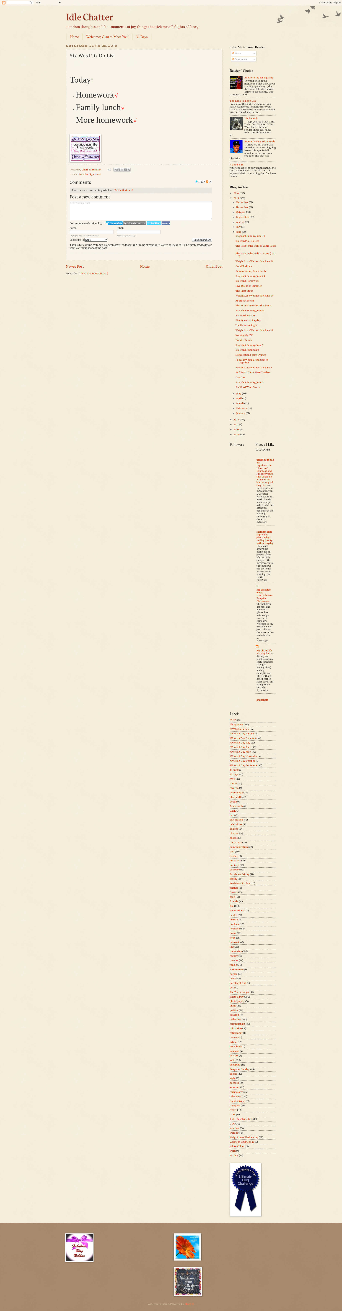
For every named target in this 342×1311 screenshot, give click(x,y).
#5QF (233, 720)
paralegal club (238, 983)
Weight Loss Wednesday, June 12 (254, 330)
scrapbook (236, 1046)
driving (234, 856)
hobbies (234, 924)
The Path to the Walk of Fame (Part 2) (255, 247)
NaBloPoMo (236, 969)
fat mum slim (264, 531)
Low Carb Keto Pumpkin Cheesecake (264, 598)
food (232, 896)
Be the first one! (123, 190)
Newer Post (75, 266)
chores (234, 837)
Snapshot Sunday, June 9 (249, 345)
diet (232, 851)
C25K (233, 810)
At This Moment (244, 300)
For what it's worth (263, 591)
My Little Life (264, 650)
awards (234, 787)
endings (234, 865)
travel (233, 1109)
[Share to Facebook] (125, 170)
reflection (235, 1019)
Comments (240, 59)
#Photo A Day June (240, 747)
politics (234, 1010)
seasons (234, 1051)
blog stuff (235, 797)
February (241, 408)
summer (235, 1087)
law (232, 946)
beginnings (236, 792)
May (239, 393)
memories (236, 951)
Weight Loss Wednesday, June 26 (254, 261)
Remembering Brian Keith (259, 141)
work (233, 1150)
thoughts (235, 1105)
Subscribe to (77, 239)
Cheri (85, 169)
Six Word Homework (247, 280)
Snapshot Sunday (240, 1069)
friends (234, 901)
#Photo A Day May (240, 751)
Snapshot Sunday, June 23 (250, 276)
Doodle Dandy (243, 340)
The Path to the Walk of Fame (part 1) (255, 255)
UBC (232, 1123)
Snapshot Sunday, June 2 (249, 382)
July (238, 226)
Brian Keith (236, 806)
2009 (237, 434)
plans (233, 1005)
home (233, 933)
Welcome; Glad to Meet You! (107, 36)
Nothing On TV (244, 335)
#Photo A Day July (240, 742)
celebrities (236, 824)
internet (234, 942)
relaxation (236, 1028)
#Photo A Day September (244, 765)
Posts (237, 53)
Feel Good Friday (240, 883)
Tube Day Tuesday (241, 1119)
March (240, 403)
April (239, 398)
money (234, 955)
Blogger (189, 1303)
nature (233, 973)
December (242, 202)
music (233, 964)
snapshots (262, 699)
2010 (236, 429)
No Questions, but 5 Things (250, 354)
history (234, 919)
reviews (234, 1037)
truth (232, 1114)
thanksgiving (237, 1101)
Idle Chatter (89, 16)
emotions (235, 860)
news (233, 978)
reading (234, 1014)
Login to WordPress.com (134, 223)
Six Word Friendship (247, 349)
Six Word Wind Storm (247, 387)
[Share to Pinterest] (129, 170)
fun (232, 906)
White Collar (237, 1146)
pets (232, 987)
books (233, 801)
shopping (235, 1064)
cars (232, 815)
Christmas (236, 842)
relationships (237, 1023)
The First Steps (244, 290)
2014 (236, 193)
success (234, 1082)
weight (234, 1132)
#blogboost (236, 724)
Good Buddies (243, 266)
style (232, 1078)
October (241, 212)
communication (239, 847)
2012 (236, 419)
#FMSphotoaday (239, 729)
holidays (235, 928)
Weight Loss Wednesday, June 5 (253, 367)
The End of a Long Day (243, 100)
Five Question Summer (248, 285)
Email (120, 227)
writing (234, 1155)
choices (234, 833)
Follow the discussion (209, 181)
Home (74, 36)
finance (234, 887)
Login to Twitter (154, 223)
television (235, 1096)
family (88, 174)
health (233, 915)
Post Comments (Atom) (94, 273)
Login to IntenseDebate (114, 223)
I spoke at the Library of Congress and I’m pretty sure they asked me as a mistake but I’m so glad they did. (264, 475)
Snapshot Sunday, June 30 (250, 235)
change (234, 828)
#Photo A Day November (244, 756)
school (97, 174)
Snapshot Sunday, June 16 (249, 310)
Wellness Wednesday (242, 1141)
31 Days (142, 36)
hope (232, 937)
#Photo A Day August (242, 733)
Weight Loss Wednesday (244, 1137)
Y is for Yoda (251, 118)
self (232, 1060)
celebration (236, 819)
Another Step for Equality (258, 77)
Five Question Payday (248, 320)
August (240, 222)
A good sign (236, 164)
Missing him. (263, 653)
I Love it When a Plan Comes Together (251, 361)
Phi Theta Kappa (239, 992)
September (243, 217)
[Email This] (115, 170)
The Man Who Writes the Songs (253, 305)
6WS (81, 174)
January (241, 413)
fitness (234, 892)
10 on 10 (234, 769)
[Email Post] (109, 169)
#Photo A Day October (242, 760)
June (239, 231)
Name (73, 227)
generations (237, 910)
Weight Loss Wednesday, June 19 (254, 295)
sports (233, 1073)
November (242, 207)
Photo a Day (237, 996)
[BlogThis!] (118, 170)
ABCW (233, 783)
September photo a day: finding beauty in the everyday (264, 539)
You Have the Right (246, 325)
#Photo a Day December (244, 738)
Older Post (214, 266)
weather (234, 1128)
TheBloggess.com (265, 461)
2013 (236, 198)
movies (234, 960)
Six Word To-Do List (247, 240)
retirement (236, 1032)
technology (236, 1091)
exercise (235, 869)
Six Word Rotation (245, 315)
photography (237, 1001)
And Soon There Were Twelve (252, 372)
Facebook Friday (239, 874)
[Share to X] (122, 170)
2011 (236, 424)
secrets (234, 1055)
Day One (240, 377)
